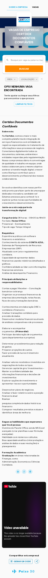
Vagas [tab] (35, 7)
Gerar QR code (22, 561)
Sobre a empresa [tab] (18, 7)
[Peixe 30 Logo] (24, 571)
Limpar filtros (24, 104)
